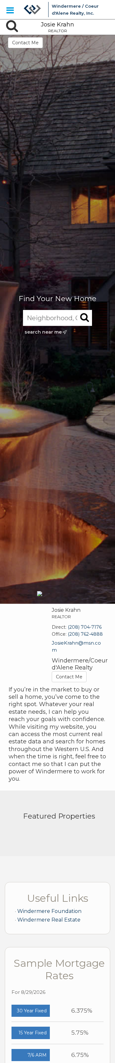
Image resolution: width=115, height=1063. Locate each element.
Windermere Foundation (49, 911)
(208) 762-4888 (85, 634)
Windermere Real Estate (48, 920)
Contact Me (25, 43)
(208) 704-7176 (85, 627)
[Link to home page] (32, 9)
